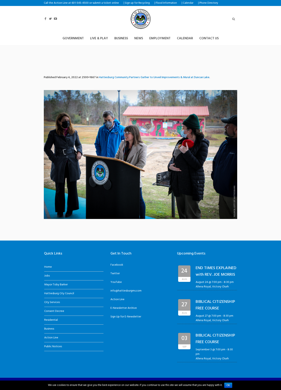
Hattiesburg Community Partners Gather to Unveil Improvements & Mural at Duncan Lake (154, 77)
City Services (52, 302)
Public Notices (53, 346)
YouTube (116, 282)
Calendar (188, 3)
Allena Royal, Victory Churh (212, 286)
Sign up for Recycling (137, 3)
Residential (51, 320)
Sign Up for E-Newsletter (125, 316)
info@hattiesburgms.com (126, 290)
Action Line (51, 337)
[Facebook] (45, 19)
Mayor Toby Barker (56, 284)
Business (49, 328)
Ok (228, 385)
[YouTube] (55, 19)
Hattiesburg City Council (59, 293)
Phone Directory (208, 3)
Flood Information (166, 3)
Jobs (47, 275)
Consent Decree (54, 311)
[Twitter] (50, 19)
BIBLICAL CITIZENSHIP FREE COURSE (215, 305)
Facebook (116, 265)
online (115, 3)
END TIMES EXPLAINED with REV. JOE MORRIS (216, 271)
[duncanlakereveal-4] (140, 154)
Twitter (115, 273)
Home (48, 267)
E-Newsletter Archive (123, 308)
